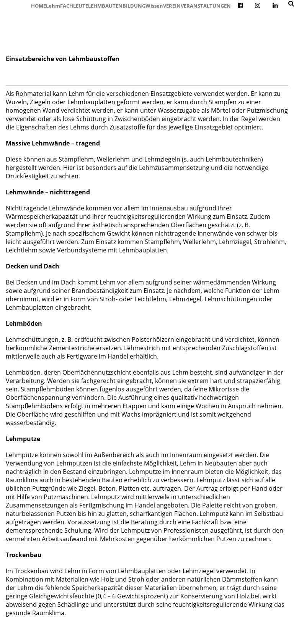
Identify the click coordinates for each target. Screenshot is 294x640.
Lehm (53, 5)
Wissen (154, 5)
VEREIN (172, 5)
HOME (38, 5)
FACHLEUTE (74, 5)
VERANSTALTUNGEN (206, 5)
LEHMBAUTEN (105, 5)
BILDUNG (133, 5)
